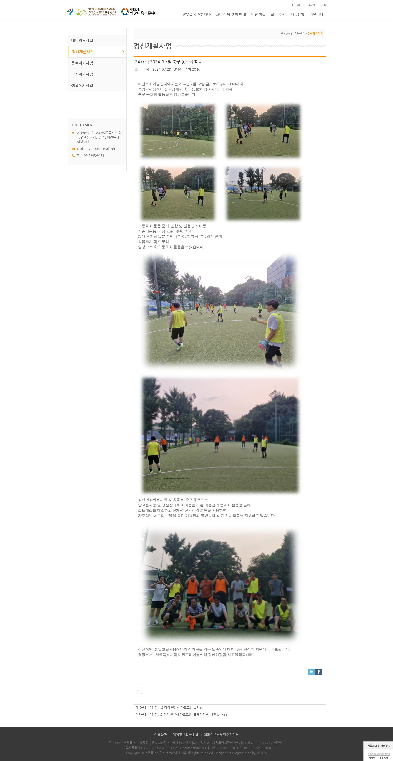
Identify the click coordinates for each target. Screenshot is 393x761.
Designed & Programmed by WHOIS (241, 753)
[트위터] (311, 671)
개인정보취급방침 (185, 735)
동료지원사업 (82, 63)
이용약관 (160, 735)
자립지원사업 (82, 74)
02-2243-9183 (94, 155)
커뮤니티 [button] (316, 15)
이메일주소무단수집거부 (221, 735)
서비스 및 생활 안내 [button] (231, 15)
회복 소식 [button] (278, 15)
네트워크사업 (82, 40)
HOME (296, 4)
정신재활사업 (83, 51)
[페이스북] (318, 671)
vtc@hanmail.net (103, 148)
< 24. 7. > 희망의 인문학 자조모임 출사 (173, 707)
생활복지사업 (82, 85)
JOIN (323, 4)
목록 (139, 692)
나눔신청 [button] (297, 15)
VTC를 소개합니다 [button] (197, 15)
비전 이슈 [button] (258, 15)
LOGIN (310, 4)
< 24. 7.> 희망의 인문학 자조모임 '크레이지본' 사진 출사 (185, 714)
